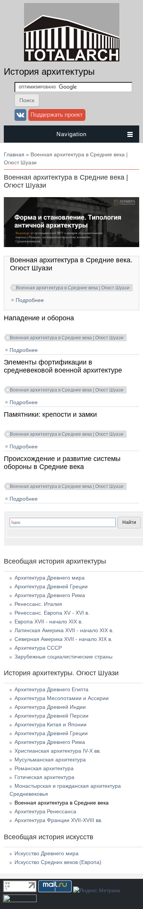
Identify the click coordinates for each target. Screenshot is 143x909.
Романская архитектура (44, 768)
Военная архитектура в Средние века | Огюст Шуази (73, 288)
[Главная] (71, 59)
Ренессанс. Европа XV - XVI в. (52, 613)
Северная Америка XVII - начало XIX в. (63, 639)
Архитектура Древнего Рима (49, 595)
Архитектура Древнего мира (49, 578)
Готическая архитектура (44, 777)
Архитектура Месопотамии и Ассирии (61, 698)
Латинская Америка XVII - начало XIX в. (64, 630)
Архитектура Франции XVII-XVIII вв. (58, 820)
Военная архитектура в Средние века (61, 803)
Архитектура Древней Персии (51, 716)
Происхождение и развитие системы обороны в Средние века (62, 463)
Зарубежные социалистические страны (63, 657)
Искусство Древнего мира (46, 853)
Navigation (71, 134)
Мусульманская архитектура (50, 759)
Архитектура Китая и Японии (50, 724)
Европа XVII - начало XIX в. (48, 621)
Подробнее (30, 300)
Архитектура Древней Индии (50, 707)
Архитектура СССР (38, 648)
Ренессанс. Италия (38, 604)
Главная (14, 154)
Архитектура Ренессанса (45, 811)
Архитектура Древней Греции (51, 586)
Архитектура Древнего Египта (51, 689)
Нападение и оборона (39, 318)
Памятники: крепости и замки (50, 414)
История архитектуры (49, 71)
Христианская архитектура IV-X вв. (57, 751)
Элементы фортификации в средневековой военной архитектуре (63, 366)
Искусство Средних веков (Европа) (57, 862)
